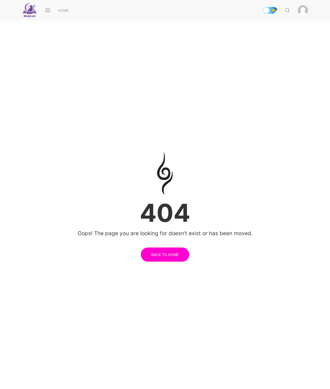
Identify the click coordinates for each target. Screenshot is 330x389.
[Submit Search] (287, 10)
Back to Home (165, 254)
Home (63, 10)
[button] (47, 10)
